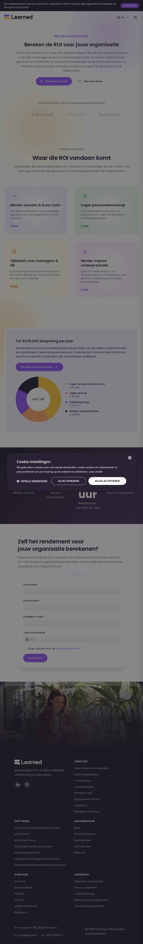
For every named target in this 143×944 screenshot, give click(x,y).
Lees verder (96, 471)
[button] (32, 481)
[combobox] (129, 457)
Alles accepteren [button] (107, 481)
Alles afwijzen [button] (68, 481)
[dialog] (71, 472)
